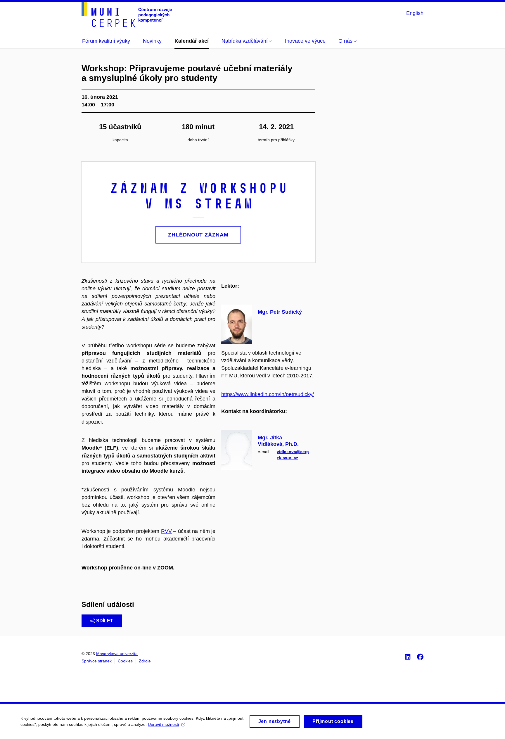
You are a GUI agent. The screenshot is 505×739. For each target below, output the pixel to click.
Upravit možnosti (163, 724)
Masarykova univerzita (117, 653)
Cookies (125, 661)
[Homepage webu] (127, 14)
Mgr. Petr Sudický (280, 312)
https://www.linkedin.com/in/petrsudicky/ (267, 394)
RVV (166, 531)
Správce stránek (97, 661)
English (414, 13)
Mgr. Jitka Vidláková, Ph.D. (278, 441)
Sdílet (104, 620)
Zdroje (145, 661)
